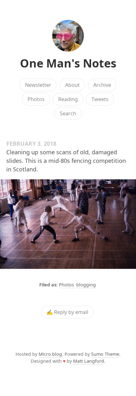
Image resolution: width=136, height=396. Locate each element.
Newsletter (38, 84)
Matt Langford (88, 361)
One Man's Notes (68, 63)
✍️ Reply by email (67, 312)
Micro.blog (50, 354)
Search (68, 113)
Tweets (99, 99)
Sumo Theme (105, 354)
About (72, 84)
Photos (36, 99)
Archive (102, 84)
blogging (86, 285)
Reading (68, 99)
